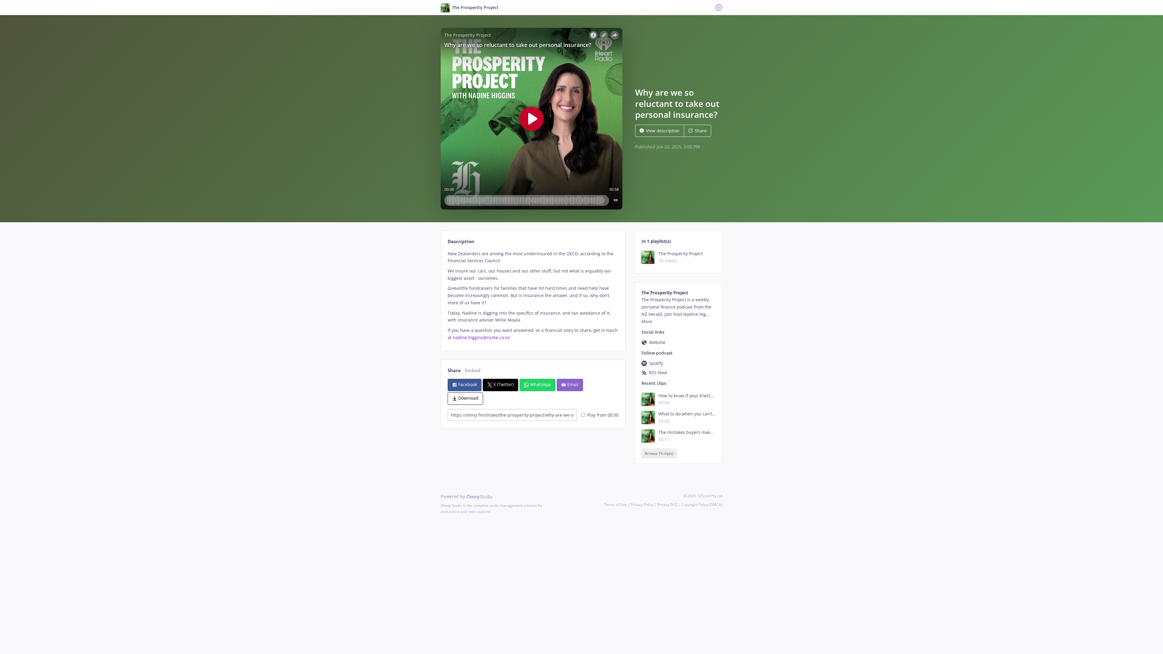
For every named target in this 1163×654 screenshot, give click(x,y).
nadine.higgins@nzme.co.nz (481, 337)
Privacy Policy (642, 504)
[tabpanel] (533, 295)
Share (701, 131)
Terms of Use (615, 504)
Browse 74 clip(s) (659, 453)
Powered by (453, 496)
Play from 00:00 (602, 415)
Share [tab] (454, 370)
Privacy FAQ (667, 504)
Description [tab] (461, 241)
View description (663, 131)
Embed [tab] (473, 370)
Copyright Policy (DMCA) (701, 504)
